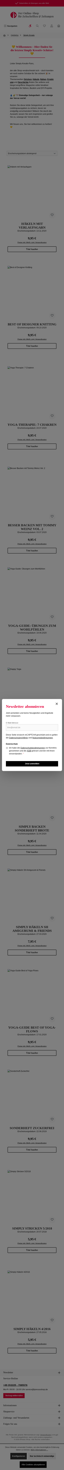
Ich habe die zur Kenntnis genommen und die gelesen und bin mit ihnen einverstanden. (33, 751)
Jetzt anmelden (32, 764)
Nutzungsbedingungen (42, 738)
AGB (29, 751)
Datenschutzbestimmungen (33, 748)
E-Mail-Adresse (12, 723)
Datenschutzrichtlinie (18, 738)
